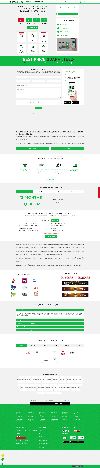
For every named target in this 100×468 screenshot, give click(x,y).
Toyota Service (30, 420)
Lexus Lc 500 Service (54, 384)
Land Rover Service (19, 416)
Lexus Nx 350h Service (66, 387)
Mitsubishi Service (54, 417)
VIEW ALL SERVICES (50, 179)
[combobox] (27, 77)
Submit (38, 108)
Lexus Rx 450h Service (66, 390)
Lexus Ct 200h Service (70, 379)
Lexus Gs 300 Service (38, 382)
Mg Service (30, 417)
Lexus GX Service (49, 376)
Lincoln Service (42, 416)
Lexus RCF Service (48, 379)
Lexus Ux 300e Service (58, 392)
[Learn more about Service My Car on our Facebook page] (66, 431)
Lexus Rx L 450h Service (75, 390)
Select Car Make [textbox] (20, 76)
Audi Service (53, 410)
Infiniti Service (30, 415)
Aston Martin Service (43, 410)
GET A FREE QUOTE (50, 236)
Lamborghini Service (78, 415)
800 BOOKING (21, 438)
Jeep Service (53, 415)
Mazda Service (65, 416)
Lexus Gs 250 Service (29, 382)
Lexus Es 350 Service (21, 382)
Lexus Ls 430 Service (70, 384)
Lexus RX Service (55, 379)
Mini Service (41, 417)
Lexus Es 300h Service (79, 379)
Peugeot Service (19, 419)
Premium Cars (47, 220)
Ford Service (30, 413)
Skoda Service (65, 419)
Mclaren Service (77, 416)
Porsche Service (31, 419)
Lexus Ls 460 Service (78, 384)
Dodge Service (65, 412)
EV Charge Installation (43, 440)
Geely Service (42, 413)
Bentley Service (65, 410)
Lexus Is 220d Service (21, 384)
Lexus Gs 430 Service (46, 382)
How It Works (66, 1)
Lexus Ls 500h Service (24, 387)
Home (61, 1)
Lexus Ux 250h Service (49, 392)
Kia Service (64, 415)
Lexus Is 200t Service (78, 382)
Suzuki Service (19, 420)
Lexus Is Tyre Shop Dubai (58, 169)
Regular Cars (55, 220)
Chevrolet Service (42, 412)
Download (41, 439)
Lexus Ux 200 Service (41, 392)
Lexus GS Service (41, 376)
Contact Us (41, 434)
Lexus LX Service (27, 379)
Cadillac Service (31, 412)
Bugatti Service (19, 412)
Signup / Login (86, 1)
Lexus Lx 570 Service (41, 387)
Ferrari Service (77, 412)
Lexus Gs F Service (62, 382)
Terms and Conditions (43, 446)
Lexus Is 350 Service (46, 384)
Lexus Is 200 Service (70, 382)
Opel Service (76, 417)
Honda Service (65, 413)
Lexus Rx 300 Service (41, 390)
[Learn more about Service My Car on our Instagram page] (68, 431)
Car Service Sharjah (43, 441)
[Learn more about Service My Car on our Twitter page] (63, 431)
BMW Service (76, 410)
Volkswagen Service (43, 420)
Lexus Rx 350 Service (49, 390)
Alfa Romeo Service (31, 410)
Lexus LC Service (70, 376)
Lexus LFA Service (78, 376)
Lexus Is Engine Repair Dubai (25, 169)
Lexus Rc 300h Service (23, 390)
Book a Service (32, 148)
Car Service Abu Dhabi (43, 443)
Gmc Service (53, 413)
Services (71, 1)
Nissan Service (65, 417)
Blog (40, 437)
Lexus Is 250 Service (30, 384)
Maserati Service (54, 416)
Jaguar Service (42, 415)
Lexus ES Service (34, 376)
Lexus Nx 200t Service (49, 387)
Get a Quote (67, 148)
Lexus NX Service (34, 379)
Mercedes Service (19, 417)
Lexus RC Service (41, 379)
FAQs (40, 433)
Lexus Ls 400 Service (62, 384)
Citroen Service (54, 412)
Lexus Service (21, 376)
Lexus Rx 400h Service (57, 390)
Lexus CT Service (27, 376)
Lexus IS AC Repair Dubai (42, 169)
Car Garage (41, 436)
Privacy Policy (41, 447)
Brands (76, 1)
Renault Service (42, 419)
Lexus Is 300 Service (38, 384)
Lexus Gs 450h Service (54, 382)
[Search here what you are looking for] (80, 2)
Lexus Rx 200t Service (32, 390)
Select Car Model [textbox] (43, 76)
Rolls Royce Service (54, 419)
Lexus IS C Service (56, 376)
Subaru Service (77, 419)
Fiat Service (18, 413)
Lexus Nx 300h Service (58, 387)
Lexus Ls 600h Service (32, 387)
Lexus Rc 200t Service (75, 387)
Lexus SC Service (62, 379)
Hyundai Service (19, 415)
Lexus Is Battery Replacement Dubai (75, 169)
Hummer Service (77, 413)
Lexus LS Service (20, 379)
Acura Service (18, 410)
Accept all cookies (78, 466)
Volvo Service (53, 420)
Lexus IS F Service (63, 376)
